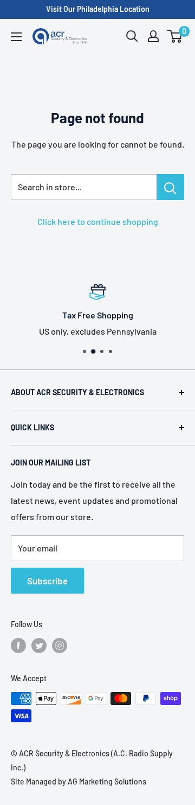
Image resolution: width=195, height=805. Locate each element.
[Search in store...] (170, 187)
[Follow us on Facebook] (18, 645)
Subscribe (47, 580)
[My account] (153, 36)
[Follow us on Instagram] (59, 645)
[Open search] (132, 36)
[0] (175, 36)
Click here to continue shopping (97, 221)
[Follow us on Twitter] (39, 645)
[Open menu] (16, 36)
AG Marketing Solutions (107, 781)
